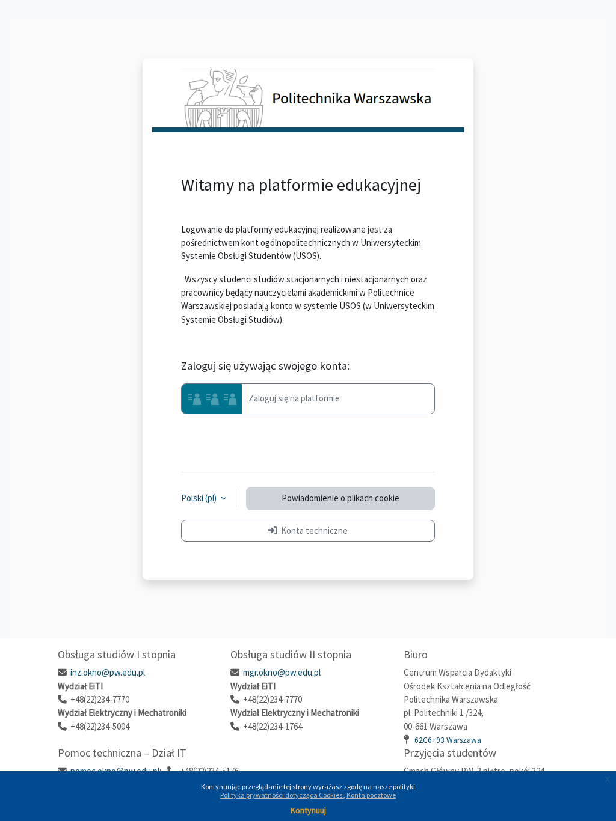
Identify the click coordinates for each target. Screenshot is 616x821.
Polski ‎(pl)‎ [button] (199, 498)
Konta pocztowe (371, 794)
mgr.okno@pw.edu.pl (282, 672)
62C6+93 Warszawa (447, 740)
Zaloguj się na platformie (293, 397)
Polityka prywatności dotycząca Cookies (281, 794)
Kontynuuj (308, 810)
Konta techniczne (312, 530)
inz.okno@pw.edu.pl (107, 672)
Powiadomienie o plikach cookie (340, 498)
